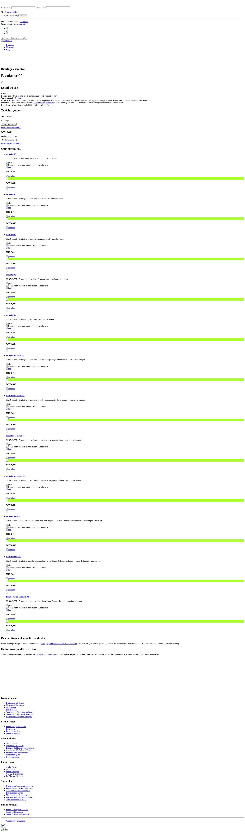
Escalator (18, 98)
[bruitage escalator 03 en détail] (8, 288)
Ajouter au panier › (9, 124)
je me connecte (20, 24)
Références (10, 729)
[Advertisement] (122, 58)
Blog (8, 49)
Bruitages (10, 45)
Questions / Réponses (14, 745)
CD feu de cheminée (14, 774)
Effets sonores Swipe (14, 793)
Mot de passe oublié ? (10, 12)
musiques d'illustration (45, 654)
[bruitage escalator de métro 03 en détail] (8, 449)
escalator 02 (11, 234)
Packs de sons (11, 710)
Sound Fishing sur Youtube (17, 810)
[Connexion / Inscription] (7, 31)
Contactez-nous (12, 757)
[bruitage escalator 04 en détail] (8, 328)
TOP (3, 825)
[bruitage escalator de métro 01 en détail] (8, 368)
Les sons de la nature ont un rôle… (20, 797)
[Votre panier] (7, 33)
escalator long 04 (13, 556)
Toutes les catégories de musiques (19, 714)
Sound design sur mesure (16, 727)
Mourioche (10, 769)
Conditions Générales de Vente (18, 750)
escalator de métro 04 (15, 476)
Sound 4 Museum (13, 733)
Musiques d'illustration (15, 705)
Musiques (10, 47)
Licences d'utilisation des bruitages (20, 748)
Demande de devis (13, 731)
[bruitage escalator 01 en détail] (8, 167)
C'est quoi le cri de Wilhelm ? (18, 790)
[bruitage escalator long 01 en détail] (8, 529)
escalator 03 (11, 275)
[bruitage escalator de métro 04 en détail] (8, 489)
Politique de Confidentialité (17, 752)
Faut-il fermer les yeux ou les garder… (21, 788)
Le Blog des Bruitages (15, 776)
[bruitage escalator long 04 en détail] (8, 570)
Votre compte (11, 743)
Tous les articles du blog (16, 800)
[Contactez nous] (7, 28)
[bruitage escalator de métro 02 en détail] (8, 409)
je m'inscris (23, 22)
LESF (11, 100)
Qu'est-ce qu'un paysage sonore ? (19, 786)
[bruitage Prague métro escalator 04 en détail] (8, 610)
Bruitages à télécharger (15, 703)
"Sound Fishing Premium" (43, 103)
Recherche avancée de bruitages (19, 717)
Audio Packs (11, 767)
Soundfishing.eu (12, 771)
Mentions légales (13, 755)
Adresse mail (6, 7)
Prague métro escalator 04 (17, 597)
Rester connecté (10, 16)
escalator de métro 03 (15, 436)
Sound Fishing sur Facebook (17, 814)
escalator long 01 (13, 516)
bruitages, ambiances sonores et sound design (59, 643)
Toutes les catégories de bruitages (19, 712)
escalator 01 (11, 154)
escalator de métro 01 (15, 355)
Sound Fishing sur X (14, 812)
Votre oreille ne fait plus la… (17, 795)
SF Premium (11, 707)
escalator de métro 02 (15, 395)
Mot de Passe (41, 7)
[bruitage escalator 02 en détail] (8, 248)
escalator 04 (11, 315)
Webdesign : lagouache (15, 821)
